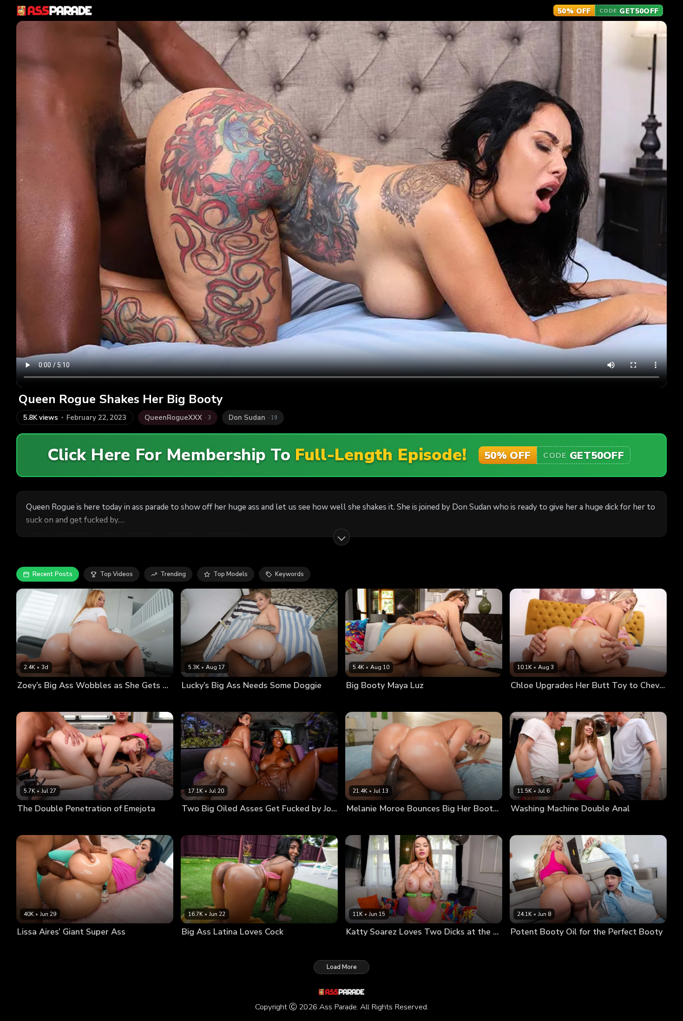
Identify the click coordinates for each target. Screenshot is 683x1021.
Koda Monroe (242, 824)
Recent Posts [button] (52, 574)
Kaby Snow (413, 824)
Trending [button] (173, 574)
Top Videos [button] (116, 574)
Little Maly (576, 701)
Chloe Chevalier (534, 701)
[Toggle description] (341, 537)
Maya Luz (360, 701)
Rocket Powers (236, 701)
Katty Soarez (365, 947)
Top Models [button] (230, 574)
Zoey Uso (31, 701)
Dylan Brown (396, 701)
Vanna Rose (528, 947)
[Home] (54, 10)
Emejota (29, 824)
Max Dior (57, 824)
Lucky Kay (196, 701)
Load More (342, 967)
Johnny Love (567, 947)
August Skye (200, 824)
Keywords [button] (289, 574)
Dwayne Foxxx (74, 947)
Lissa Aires (33, 947)
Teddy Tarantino (73, 701)
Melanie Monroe (370, 824)
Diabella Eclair (203, 947)
